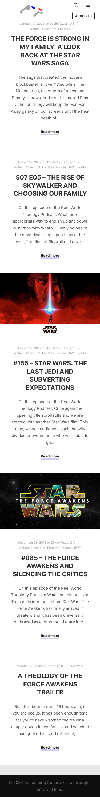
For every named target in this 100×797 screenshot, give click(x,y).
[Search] (76, 5)
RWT (72, 167)
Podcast (61, 167)
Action (35, 29)
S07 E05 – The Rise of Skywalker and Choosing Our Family (50, 185)
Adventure (49, 29)
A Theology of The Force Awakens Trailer (50, 684)
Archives (83, 16)
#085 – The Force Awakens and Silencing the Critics (50, 566)
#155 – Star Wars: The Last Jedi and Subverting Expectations (50, 375)
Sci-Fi (81, 167)
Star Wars (76, 666)
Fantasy (64, 29)
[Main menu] (88, 5)
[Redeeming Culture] (32, 10)
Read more (50, 132)
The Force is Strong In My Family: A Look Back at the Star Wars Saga (50, 51)
